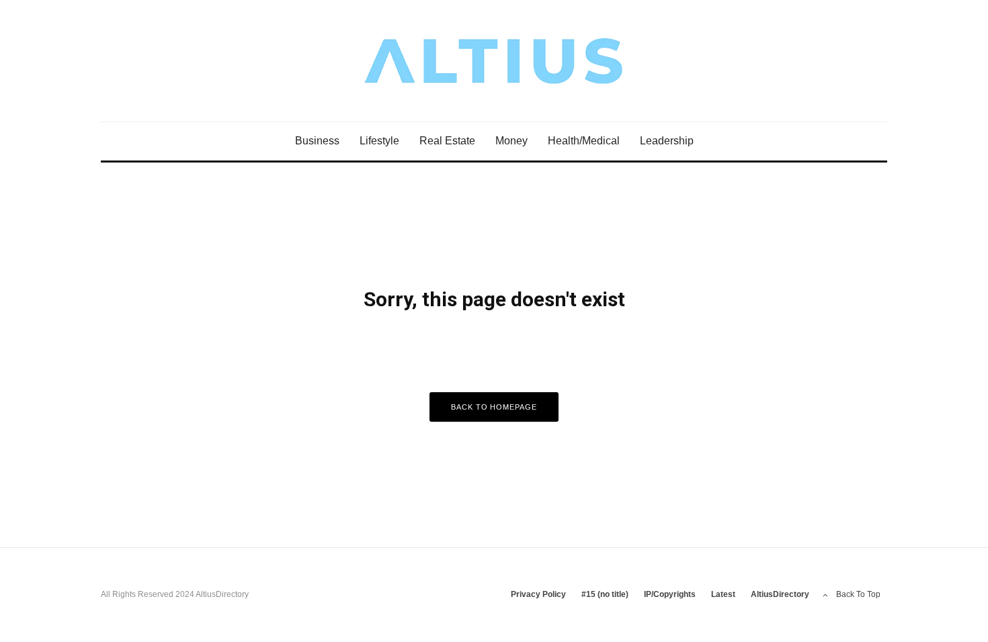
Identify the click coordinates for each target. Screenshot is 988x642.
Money (511, 140)
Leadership (667, 140)
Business (317, 140)
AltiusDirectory (780, 594)
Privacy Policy (538, 594)
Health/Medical (584, 140)
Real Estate (447, 140)
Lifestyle (379, 140)
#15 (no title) (604, 594)
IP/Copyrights (670, 594)
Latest (723, 594)
